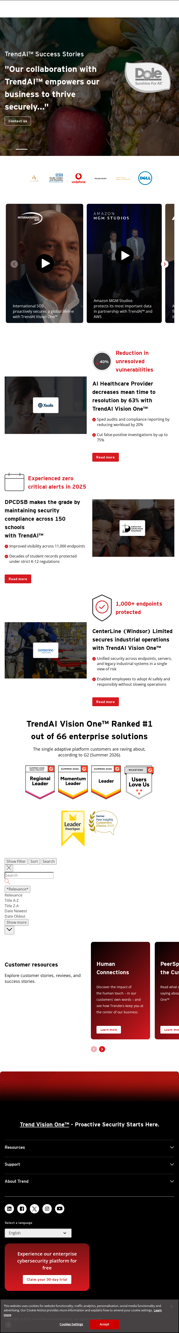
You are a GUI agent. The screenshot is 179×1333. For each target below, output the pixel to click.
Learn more (108, 1029)
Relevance (13, 895)
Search (49, 861)
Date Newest (16, 910)
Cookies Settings (71, 1324)
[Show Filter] (9, 868)
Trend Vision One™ (44, 1124)
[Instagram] (47, 1208)
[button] (9, 149)
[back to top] (9, 930)
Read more (103, 456)
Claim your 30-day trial (45, 1278)
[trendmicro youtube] (59, 1208)
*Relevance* (17, 889)
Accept (104, 1324)
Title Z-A (12, 905)
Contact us (18, 121)
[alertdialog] (89, 1316)
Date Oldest (15, 916)
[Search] (89, 882)
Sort (34, 861)
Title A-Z (12, 900)
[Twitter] (34, 1208)
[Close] (171, 1306)
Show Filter (16, 861)
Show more (17, 922)
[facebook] (22, 1208)
